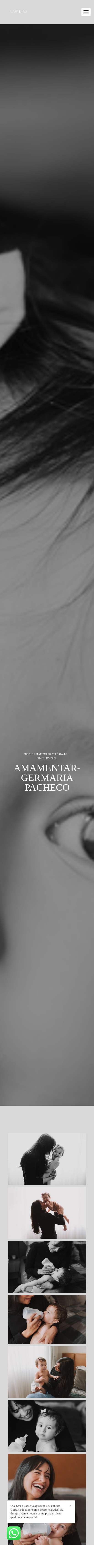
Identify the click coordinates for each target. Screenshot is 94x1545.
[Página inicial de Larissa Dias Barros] (18, 12)
